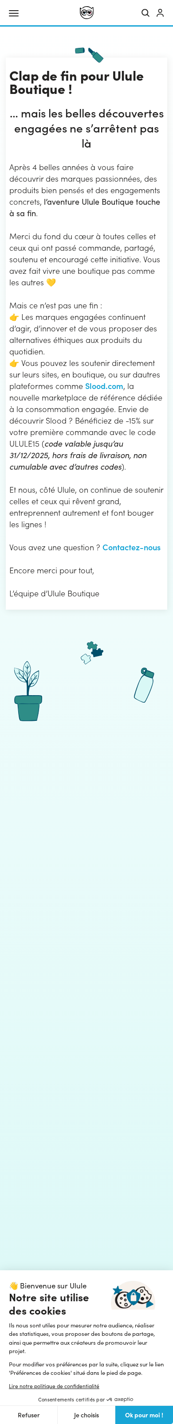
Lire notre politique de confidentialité (54, 1385)
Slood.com (104, 385)
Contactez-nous (131, 546)
